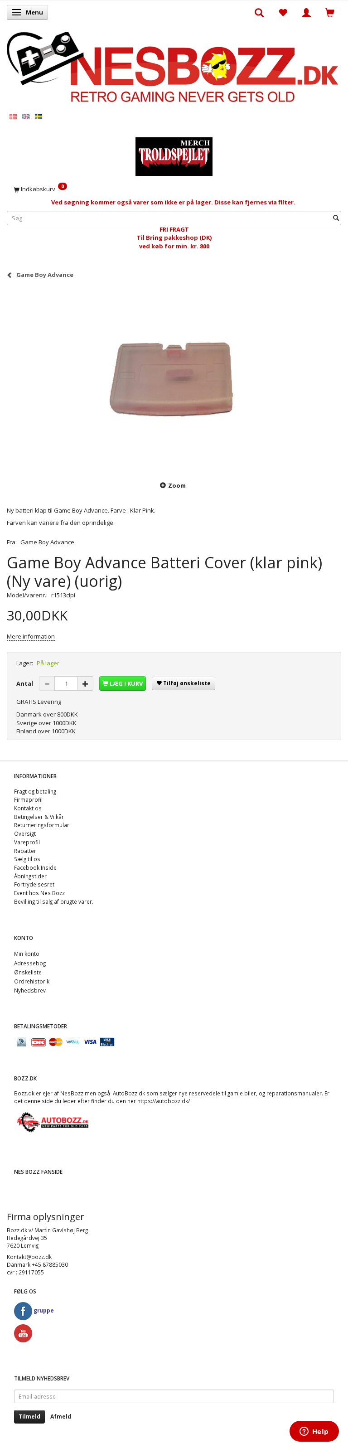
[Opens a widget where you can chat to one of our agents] (314, 1432)
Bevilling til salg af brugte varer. (53, 901)
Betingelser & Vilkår (39, 816)
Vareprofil (27, 842)
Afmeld (60, 1416)
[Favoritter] (282, 12)
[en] (25, 116)
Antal (25, 683)
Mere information (31, 636)
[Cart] (330, 12)
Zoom (177, 485)
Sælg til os (27, 858)
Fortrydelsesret (34, 884)
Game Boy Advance (47, 542)
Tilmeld (29, 1416)
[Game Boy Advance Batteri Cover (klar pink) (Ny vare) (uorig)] (174, 379)
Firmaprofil (28, 799)
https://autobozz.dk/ (163, 1100)
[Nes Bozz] (174, 67)
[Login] (306, 12)
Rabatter (25, 850)
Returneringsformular (41, 824)
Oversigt (25, 833)
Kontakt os (28, 808)
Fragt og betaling (35, 791)
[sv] (38, 116)
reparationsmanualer (294, 1093)
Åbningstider (30, 876)
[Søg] (336, 217)
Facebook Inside (35, 867)
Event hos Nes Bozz (39, 892)
